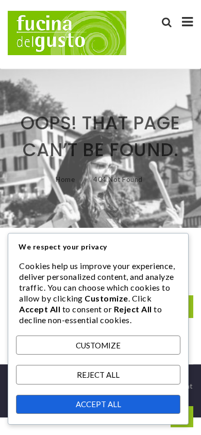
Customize (98, 345)
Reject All (98, 374)
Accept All (98, 404)
